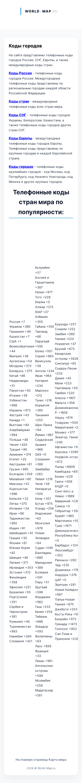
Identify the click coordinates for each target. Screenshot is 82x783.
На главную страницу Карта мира (41, 759)
